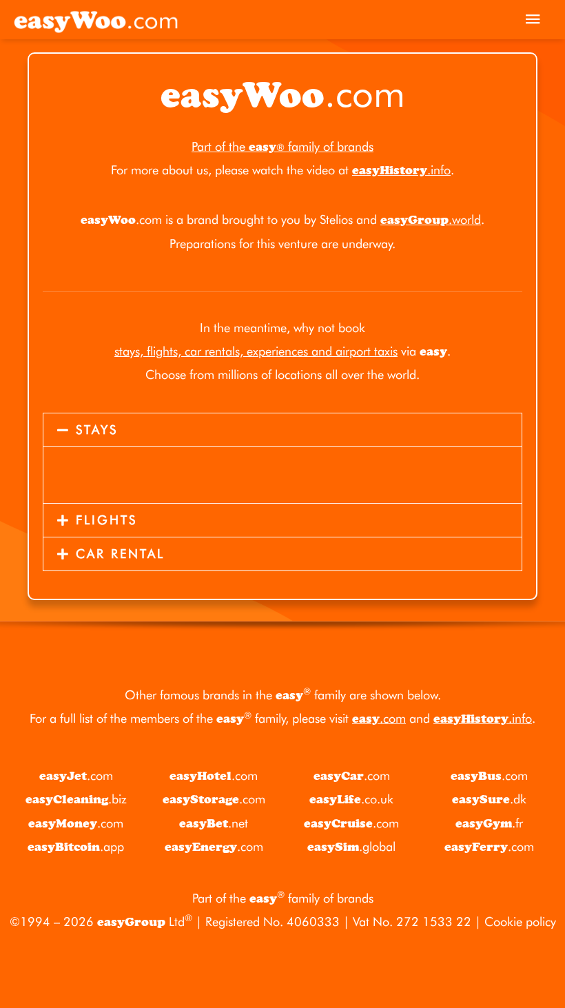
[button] (282, 429)
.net (213, 823)
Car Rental (120, 553)
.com (379, 718)
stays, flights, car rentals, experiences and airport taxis (256, 351)
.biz (76, 799)
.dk (489, 799)
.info (401, 170)
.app (76, 846)
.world (430, 219)
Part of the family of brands (282, 146)
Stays (97, 429)
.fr (489, 823)
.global (351, 846)
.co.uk (351, 799)
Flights (106, 520)
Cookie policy (520, 921)
